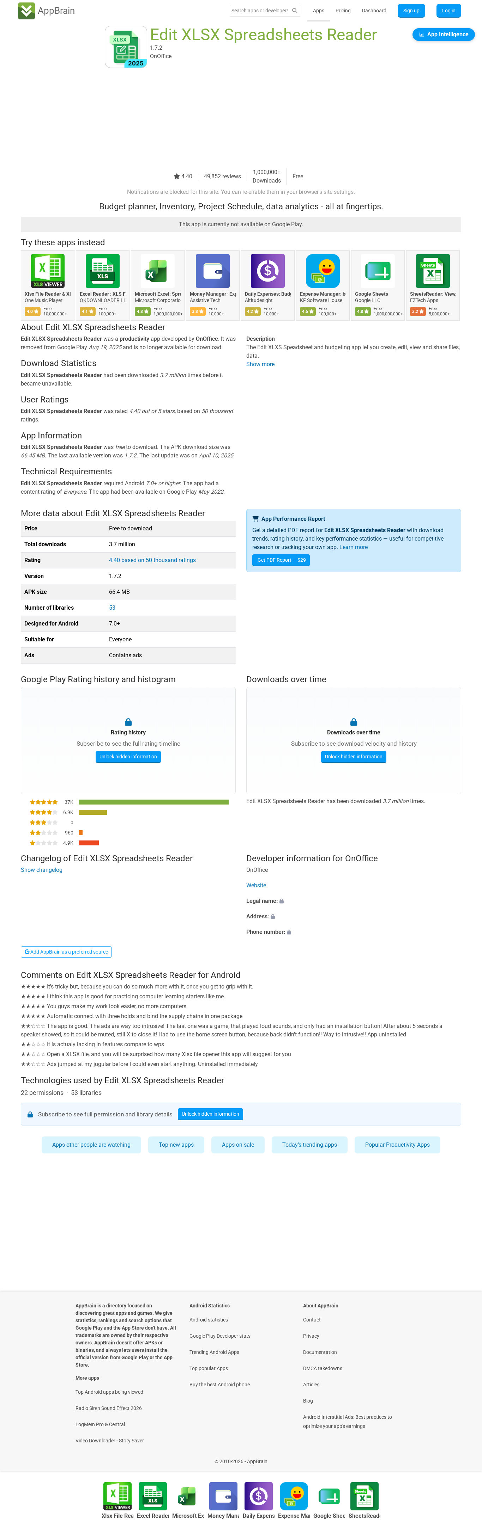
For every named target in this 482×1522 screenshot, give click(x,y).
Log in (449, 10)
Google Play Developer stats (220, 1336)
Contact (312, 1320)
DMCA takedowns (322, 1368)
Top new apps (176, 1144)
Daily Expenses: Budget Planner (268, 294)
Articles (311, 1384)
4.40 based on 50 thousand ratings (152, 560)
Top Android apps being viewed (109, 1392)
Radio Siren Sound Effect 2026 (109, 1408)
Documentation (320, 1352)
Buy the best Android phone (219, 1384)
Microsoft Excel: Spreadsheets (158, 294)
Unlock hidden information (128, 756)
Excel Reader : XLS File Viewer (103, 294)
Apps (318, 10)
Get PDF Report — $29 (282, 560)
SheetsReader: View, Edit (433, 294)
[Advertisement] (232, 118)
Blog (308, 1401)
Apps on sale (238, 1144)
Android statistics (208, 1320)
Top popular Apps (208, 1368)
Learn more (353, 547)
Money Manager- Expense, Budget (213, 294)
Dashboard (374, 10)
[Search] (294, 10)
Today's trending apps (309, 1144)
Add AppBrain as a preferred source (68, 952)
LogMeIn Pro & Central (100, 1424)
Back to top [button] (464, 1457)
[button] (353, 901)
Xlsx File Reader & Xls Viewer (48, 294)
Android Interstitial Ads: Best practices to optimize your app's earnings (347, 1421)
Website (256, 885)
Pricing (343, 10)
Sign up (411, 10)
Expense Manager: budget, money (323, 294)
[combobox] (259, 10)
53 (112, 607)
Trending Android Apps (214, 1352)
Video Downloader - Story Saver (110, 1440)
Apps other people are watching (91, 1144)
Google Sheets (371, 294)
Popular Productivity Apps (397, 1144)
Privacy (311, 1336)
